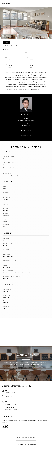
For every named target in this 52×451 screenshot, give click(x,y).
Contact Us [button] (26, 371)
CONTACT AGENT (26, 135)
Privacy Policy (31, 444)
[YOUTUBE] (29, 433)
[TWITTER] (26, 433)
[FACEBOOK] (22, 433)
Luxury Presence (30, 437)
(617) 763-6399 (26, 125)
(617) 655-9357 (9, 396)
